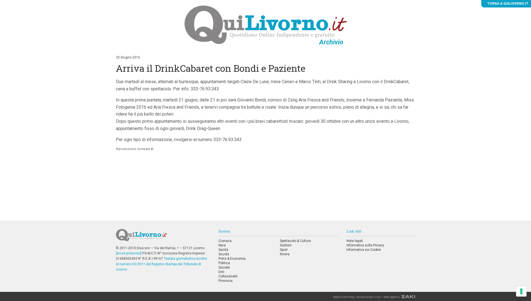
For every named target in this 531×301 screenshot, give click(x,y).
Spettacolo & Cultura (295, 241)
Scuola (223, 254)
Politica (224, 263)
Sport (284, 250)
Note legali (355, 241)
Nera (222, 245)
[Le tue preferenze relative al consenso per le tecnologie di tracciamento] (521, 291)
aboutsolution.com (368, 296)
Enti (221, 272)
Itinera (285, 254)
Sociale (224, 267)
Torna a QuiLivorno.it (507, 4)
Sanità (223, 250)
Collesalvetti (228, 276)
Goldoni (285, 245)
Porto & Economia (232, 259)
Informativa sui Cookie (364, 250)
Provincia (225, 281)
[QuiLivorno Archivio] (265, 25)
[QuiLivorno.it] (163, 237)
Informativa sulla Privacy (365, 245)
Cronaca (224, 241)
